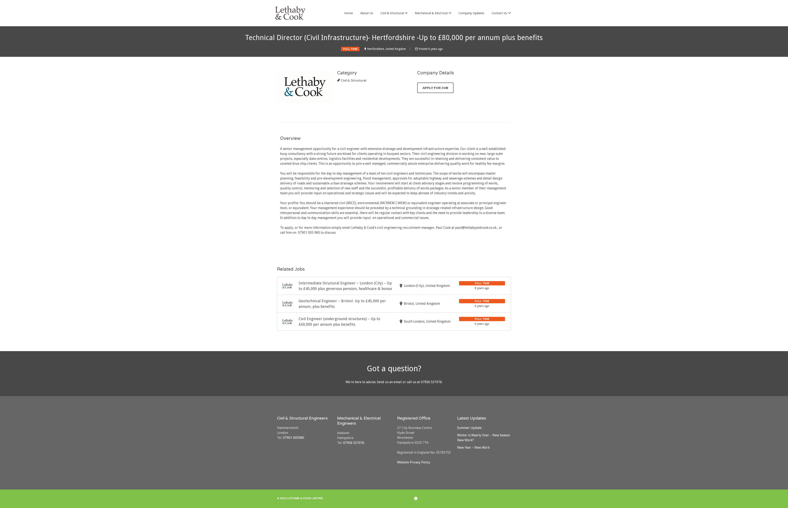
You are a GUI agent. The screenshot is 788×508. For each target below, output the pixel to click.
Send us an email (389, 382)
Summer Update (469, 428)
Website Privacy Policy (413, 462)
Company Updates (471, 13)
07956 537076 (431, 382)
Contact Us (499, 13)
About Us (366, 13)
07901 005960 (293, 438)
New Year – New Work (473, 447)
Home (348, 13)
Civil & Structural (392, 13)
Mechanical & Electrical (431, 13)
